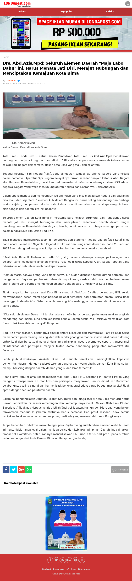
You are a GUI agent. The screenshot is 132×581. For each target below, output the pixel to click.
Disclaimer (84, 569)
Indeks (110, 11)
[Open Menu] (127, 3)
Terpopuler (65, 11)
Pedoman (58, 569)
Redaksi (46, 569)
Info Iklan (71, 569)
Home (6, 57)
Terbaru (21, 11)
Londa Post (74, 574)
